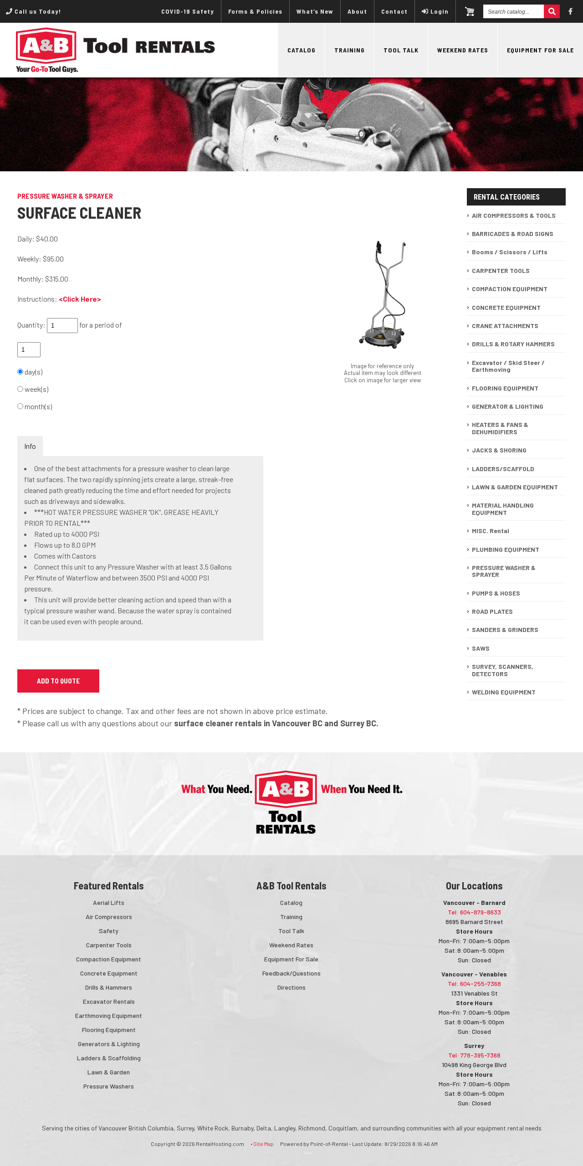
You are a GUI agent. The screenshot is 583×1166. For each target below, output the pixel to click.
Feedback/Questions (291, 973)
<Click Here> (80, 298)
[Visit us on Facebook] (571, 11)
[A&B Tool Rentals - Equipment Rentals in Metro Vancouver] (115, 70)
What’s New (315, 11)
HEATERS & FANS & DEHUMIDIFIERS (500, 428)
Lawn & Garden (108, 1072)
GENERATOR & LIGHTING (507, 406)
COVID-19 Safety (187, 11)
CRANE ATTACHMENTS (505, 325)
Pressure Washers (108, 1086)
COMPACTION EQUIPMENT (509, 289)
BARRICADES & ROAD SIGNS (512, 233)
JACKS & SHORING (499, 450)
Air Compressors (109, 916)
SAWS (481, 648)
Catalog (301, 50)
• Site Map (262, 1143)
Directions (291, 987)
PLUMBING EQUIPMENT (505, 549)
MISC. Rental (490, 530)
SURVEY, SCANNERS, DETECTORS (502, 670)
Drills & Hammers (108, 987)
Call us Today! (37, 11)
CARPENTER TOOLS (501, 270)
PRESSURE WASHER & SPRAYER (504, 571)
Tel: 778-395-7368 (474, 1055)
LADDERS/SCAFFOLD (503, 469)
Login (439, 11)
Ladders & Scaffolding (109, 1058)
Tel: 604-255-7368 (474, 983)
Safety (108, 931)
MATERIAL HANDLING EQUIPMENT (503, 508)
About (357, 11)
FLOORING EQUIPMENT (505, 388)
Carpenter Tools (109, 945)
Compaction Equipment (108, 959)
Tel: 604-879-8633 (474, 912)
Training (349, 50)
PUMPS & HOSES (496, 593)
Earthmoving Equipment (108, 1015)
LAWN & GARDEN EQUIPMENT (515, 487)
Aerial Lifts (108, 902)
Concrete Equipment (109, 973)
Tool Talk (401, 50)
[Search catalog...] (552, 11)
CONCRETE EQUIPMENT (506, 307)
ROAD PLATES (492, 611)
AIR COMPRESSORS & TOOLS (514, 215)
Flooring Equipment (109, 1029)
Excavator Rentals (109, 1001)
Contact (394, 11)
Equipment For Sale (540, 50)
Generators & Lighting (109, 1044)
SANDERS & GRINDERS (505, 629)
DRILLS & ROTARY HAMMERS (513, 344)
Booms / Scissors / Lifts (509, 252)
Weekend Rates (462, 50)
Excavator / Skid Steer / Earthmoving (508, 366)
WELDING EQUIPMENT (504, 692)
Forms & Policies (255, 11)
